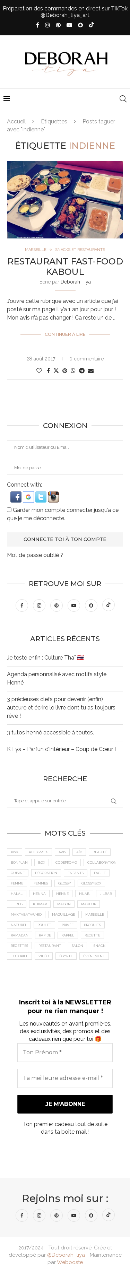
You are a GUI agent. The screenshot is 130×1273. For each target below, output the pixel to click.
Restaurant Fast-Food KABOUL (65, 266)
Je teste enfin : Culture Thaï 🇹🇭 (45, 657)
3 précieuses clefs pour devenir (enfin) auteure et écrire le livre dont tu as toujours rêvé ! (61, 707)
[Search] (123, 99)
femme (17, 883)
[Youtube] (69, 25)
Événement (94, 956)
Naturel (19, 925)
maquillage (63, 914)
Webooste (70, 1262)
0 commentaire (86, 358)
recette (92, 935)
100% (14, 852)
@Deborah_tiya (66, 1255)
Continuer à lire (65, 334)
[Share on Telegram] (82, 370)
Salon (77, 946)
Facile (100, 873)
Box (41, 862)
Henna (39, 894)
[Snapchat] (80, 25)
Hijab (84, 894)
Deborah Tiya (76, 282)
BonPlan (19, 862)
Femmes (41, 883)
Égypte (66, 956)
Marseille (94, 914)
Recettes (19, 946)
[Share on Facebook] (48, 370)
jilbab (106, 894)
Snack (99, 946)
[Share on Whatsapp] (73, 370)
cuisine (18, 873)
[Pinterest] (58, 25)
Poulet (44, 925)
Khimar (40, 904)
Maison (64, 904)
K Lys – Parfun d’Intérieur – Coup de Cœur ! (61, 749)
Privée (67, 925)
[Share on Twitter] (56, 370)
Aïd (79, 852)
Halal (17, 894)
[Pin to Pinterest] (64, 370)
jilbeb (17, 904)
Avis (62, 852)
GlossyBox (91, 883)
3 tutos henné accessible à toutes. (50, 732)
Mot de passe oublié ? (35, 555)
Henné (62, 894)
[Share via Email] (91, 370)
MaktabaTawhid (26, 914)
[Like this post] (39, 370)
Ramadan (19, 935)
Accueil (16, 121)
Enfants (76, 873)
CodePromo (66, 862)
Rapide (45, 935)
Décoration (46, 873)
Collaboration (101, 862)
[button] (16, 494)
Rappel (67, 935)
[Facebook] (37, 25)
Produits (92, 925)
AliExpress (38, 852)
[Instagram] (47, 25)
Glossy (64, 883)
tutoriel (19, 956)
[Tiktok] (91, 25)
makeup (88, 904)
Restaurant (49, 946)
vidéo (43, 956)
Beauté (100, 852)
